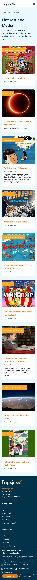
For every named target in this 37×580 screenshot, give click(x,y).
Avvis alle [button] (27, 576)
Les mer (30, 562)
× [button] (35, 549)
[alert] (18, 563)
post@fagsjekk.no (8, 489)
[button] (18, 572)
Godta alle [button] (10, 576)
